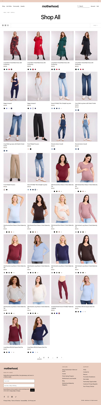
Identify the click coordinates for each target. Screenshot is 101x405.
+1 (61, 108)
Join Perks (9, 6)
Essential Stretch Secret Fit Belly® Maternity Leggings (62, 307)
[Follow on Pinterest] (12, 397)
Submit (32, 390)
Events (64, 373)
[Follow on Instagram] (8, 397)
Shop (3, 6)
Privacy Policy (7, 400)
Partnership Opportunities (90, 381)
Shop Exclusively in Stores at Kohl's (69, 370)
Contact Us (86, 372)
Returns (85, 374)
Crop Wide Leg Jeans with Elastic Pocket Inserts (85, 104)
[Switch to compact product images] (8, 25)
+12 (85, 232)
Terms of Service (15, 400)
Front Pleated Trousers (33, 144)
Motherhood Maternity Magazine (68, 384)
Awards (22, 6)
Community (16, 6)
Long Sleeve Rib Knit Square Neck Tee (84, 306)
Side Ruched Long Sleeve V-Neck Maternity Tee (86, 226)
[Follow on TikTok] (16, 397)
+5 (61, 191)
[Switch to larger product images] (3, 25)
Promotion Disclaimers (89, 377)
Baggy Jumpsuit (8, 103)
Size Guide (86, 379)
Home (5, 12)
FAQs (84, 369)
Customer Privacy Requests (90, 384)
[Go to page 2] (61, 357)
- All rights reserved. (93, 400)
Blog (63, 381)
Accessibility (24, 400)
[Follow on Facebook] (4, 397)
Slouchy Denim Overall (57, 144)
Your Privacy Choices (88, 386)
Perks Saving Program (68, 376)
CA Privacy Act (32, 400)
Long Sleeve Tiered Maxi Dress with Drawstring (13, 63)
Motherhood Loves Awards (69, 378)
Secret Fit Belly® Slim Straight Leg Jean (61, 103)
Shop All (13, 12)
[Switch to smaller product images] (5, 25)
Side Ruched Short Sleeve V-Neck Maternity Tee (62, 185)
